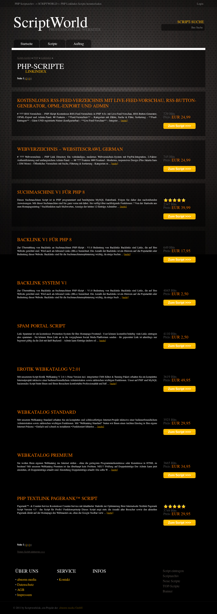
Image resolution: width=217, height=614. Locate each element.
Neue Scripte (171, 581)
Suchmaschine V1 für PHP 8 (51, 192)
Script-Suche (190, 21)
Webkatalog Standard (46, 412)
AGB (20, 589)
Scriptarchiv (171, 576)
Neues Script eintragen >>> (31, 551)
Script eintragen (173, 570)
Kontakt (64, 579)
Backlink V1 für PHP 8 (44, 239)
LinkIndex (46, 57)
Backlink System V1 (42, 283)
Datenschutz (25, 584)
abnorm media (26, 579)
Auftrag (79, 43)
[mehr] (124, 120)
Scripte (52, 43)
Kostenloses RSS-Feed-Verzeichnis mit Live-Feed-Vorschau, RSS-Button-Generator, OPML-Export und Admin (106, 103)
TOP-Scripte (171, 586)
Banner (167, 591)
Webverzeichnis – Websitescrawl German (70, 149)
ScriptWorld (57, 21)
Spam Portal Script (41, 326)
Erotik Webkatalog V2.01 (49, 369)
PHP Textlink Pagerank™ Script (57, 498)
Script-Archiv (24, 57)
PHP (35, 57)
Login (200, 4)
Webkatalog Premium (45, 455)
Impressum (24, 594)
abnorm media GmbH (70, 608)
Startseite (27, 43)
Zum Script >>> (179, 126)
